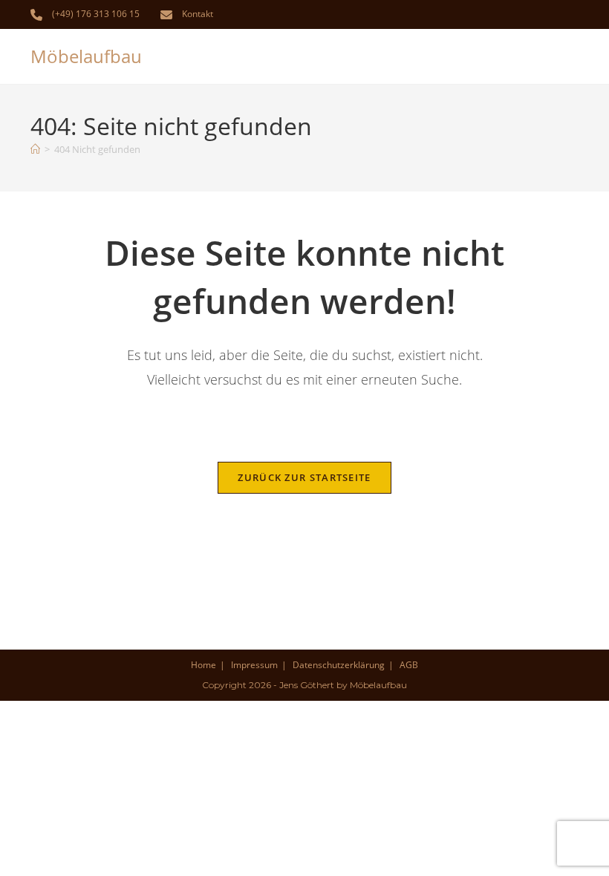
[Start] (35, 149)
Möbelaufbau (86, 56)
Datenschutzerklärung (339, 664)
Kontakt (197, 13)
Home (203, 664)
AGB (409, 664)
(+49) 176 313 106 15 (96, 13)
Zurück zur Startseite (304, 477)
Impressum (254, 664)
